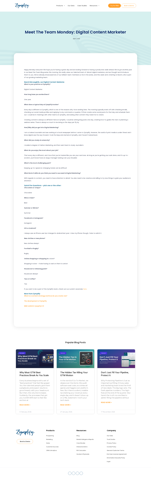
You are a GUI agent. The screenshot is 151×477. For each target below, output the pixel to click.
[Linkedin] (73, 473)
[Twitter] (77, 473)
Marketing (49, 439)
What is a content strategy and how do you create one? (45, 296)
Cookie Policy (111, 447)
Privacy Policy (111, 443)
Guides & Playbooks (83, 454)
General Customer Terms (115, 450)
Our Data (71, 6)
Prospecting (50, 436)
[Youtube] (81, 473)
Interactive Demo (82, 447)
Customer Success (52, 447)
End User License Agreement (117, 454)
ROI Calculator (81, 450)
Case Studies (82, 6)
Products (59, 6)
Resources (93, 6)
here (85, 289)
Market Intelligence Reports (85, 439)
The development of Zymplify (35, 301)
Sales (48, 443)
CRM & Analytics (51, 450)
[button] (109, 314)
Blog (78, 436)
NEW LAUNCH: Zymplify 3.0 (34, 306)
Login (108, 461)
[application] (64, 6)
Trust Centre (111, 439)
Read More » (25, 405)
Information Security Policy (116, 458)
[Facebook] (69, 473)
